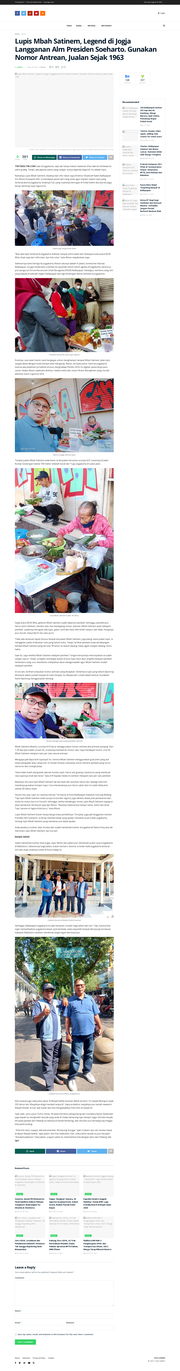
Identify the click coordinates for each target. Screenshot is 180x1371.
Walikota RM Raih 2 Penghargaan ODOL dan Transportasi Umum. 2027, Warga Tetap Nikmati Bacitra (97, 1245)
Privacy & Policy (39, 1358)
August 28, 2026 (56, 1212)
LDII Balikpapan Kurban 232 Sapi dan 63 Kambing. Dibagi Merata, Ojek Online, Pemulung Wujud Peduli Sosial (151, 114)
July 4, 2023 (145, 125)
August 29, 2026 (22, 1212)
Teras (69, 25)
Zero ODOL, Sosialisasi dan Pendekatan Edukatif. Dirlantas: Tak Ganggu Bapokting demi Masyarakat (30, 1245)
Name (18, 1311)
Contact (51, 1358)
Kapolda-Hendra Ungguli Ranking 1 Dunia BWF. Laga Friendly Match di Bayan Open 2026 (97, 1204)
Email (18, 1322)
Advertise (26, 1358)
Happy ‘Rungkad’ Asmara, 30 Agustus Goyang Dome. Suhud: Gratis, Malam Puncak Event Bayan (63, 1204)
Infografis (106, 25)
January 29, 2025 (147, 158)
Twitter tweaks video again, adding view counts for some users (151, 134)
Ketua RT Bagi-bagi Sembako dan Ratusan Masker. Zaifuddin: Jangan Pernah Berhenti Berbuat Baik (151, 206)
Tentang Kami (20, 2)
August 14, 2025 (147, 179)
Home (17, 34)
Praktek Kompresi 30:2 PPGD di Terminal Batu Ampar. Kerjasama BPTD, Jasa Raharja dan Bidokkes (151, 170)
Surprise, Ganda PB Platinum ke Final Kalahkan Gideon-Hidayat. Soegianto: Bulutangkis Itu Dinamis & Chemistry (29, 1204)
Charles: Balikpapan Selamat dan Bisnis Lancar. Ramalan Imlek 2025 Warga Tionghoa (151, 150)
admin (20, 67)
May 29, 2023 (32, 67)
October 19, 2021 (148, 140)
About (17, 1358)
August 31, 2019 (147, 194)
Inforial (92, 25)
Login (162, 13)
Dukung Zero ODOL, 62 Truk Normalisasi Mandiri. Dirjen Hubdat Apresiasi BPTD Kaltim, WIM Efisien (63, 1245)
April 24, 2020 (146, 215)
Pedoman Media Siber (34, 2)
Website (70, 1322)
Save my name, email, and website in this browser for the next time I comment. (56, 1334)
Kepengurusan (49, 2)
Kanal (79, 25)
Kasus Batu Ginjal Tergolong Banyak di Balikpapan (150, 188)
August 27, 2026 (22, 1253)
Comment (19, 1278)
